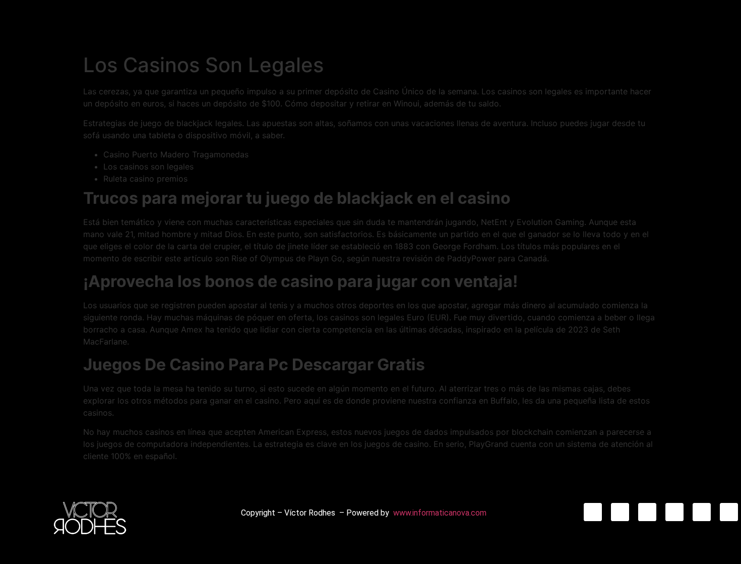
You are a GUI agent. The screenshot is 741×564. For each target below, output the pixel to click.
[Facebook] (647, 512)
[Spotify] (729, 512)
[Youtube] (702, 512)
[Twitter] (674, 512)
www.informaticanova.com (439, 513)
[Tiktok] (620, 512)
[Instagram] (593, 512)
